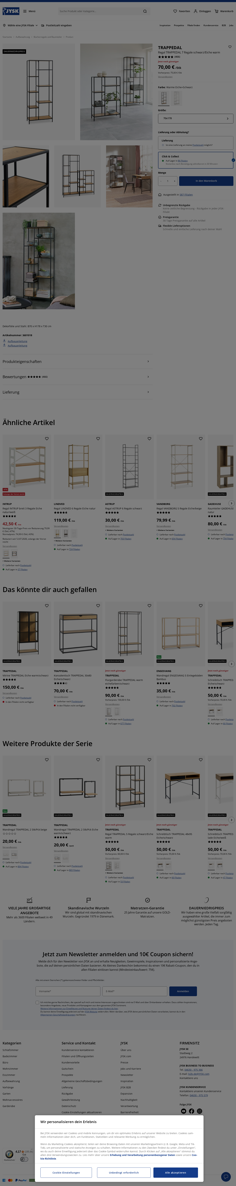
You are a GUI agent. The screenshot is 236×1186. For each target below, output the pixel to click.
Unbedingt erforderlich (124, 1172)
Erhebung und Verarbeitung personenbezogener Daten (142, 1155)
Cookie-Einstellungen (66, 1172)
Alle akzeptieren (175, 1172)
